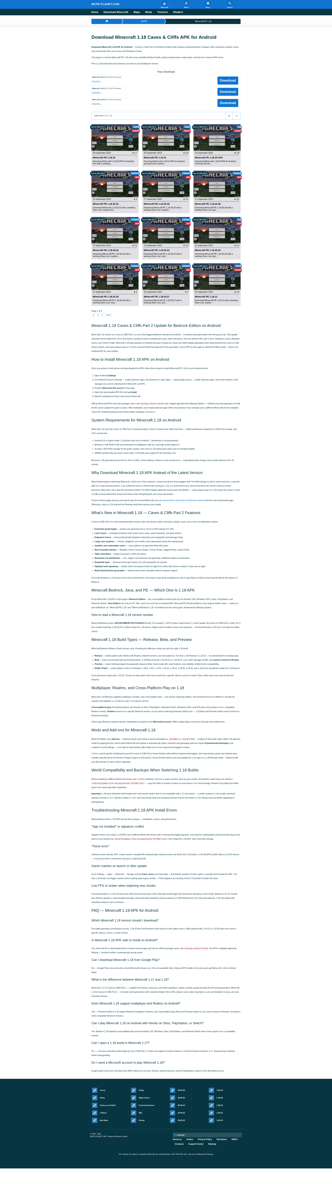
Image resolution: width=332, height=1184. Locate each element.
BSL (140, 1113)
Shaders (178, 12)
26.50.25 (181, 1098)
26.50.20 (181, 1120)
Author (189, 1139)
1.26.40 (220, 1098)
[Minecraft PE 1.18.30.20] (217, 230)
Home (94, 12)
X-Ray (141, 1090)
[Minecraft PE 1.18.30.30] (165, 184)
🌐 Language (179, 1135)
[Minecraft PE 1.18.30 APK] (217, 137)
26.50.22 (181, 1113)
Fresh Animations (146, 1105)
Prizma (142, 1120)
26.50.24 (181, 1105)
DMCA (235, 1139)
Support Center (195, 1144)
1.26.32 (220, 1113)
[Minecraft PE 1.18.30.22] (165, 230)
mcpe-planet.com (105, 4)
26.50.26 (181, 1090)
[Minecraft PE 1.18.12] (217, 276)
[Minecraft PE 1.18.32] (115, 137)
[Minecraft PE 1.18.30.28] (217, 184)
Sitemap (212, 1144)
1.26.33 (220, 1105)
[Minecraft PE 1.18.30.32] (115, 184)
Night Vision (144, 1098)
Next (108, 315)
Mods (148, 12)
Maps (136, 12)
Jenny (102, 1090)
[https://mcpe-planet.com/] (106, 21)
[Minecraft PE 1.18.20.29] (115, 276)
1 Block (103, 1113)
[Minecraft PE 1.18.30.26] (115, 230)
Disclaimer (222, 1139)
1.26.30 (220, 1120)
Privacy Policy (205, 1139)
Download (228, 80)
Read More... (96, 81)
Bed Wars (104, 1120)
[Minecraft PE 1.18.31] (165, 137)
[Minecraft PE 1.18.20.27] (165, 276)
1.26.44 (220, 1090)
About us (177, 1139)
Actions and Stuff (107, 1105)
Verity (102, 1098)
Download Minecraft (115, 12)
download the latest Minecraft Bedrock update (183, 500)
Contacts (179, 1144)
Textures (162, 12)
